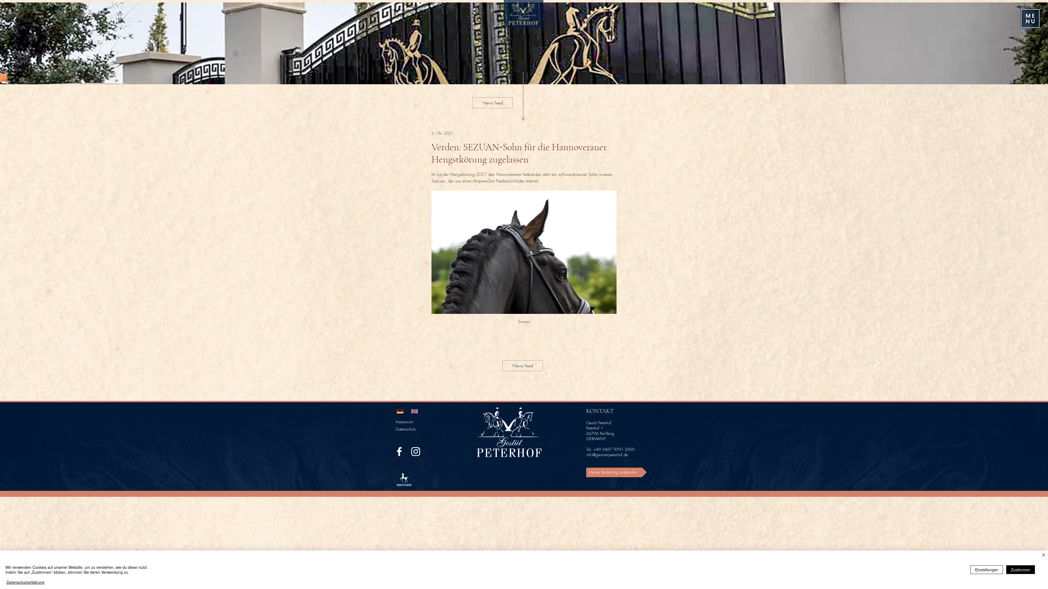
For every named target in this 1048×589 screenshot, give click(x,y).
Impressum (404, 422)
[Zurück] (11, 43)
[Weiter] (1036, 43)
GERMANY (596, 438)
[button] (1030, 18)
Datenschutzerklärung (25, 582)
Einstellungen (986, 569)
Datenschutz (406, 429)
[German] (400, 411)
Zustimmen (1020, 569)
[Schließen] (1043, 555)
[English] (414, 411)
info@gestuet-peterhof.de (607, 455)
